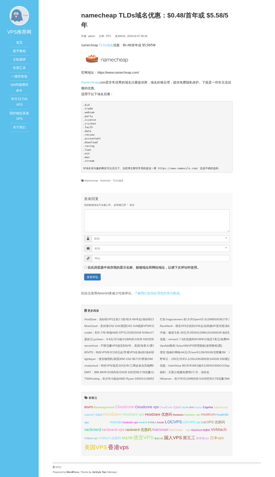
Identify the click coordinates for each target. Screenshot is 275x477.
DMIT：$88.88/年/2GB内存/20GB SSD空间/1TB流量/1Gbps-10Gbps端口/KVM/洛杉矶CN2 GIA (144, 372)
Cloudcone (124, 407)
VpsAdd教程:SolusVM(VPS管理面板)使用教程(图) (191, 345)
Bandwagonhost (104, 407)
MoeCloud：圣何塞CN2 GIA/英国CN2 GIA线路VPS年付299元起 (124, 326)
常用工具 (19, 68)
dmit (191, 407)
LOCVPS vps (192, 422)
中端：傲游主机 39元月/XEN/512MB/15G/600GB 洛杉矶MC (197, 332)
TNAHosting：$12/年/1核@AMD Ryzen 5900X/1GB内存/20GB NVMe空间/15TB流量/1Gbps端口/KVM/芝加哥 (153, 378)
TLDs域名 (106, 45)
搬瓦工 (189, 437)
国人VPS (173, 437)
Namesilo (105, 180)
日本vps (217, 438)
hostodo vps (130, 422)
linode (160, 422)
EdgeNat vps (221, 407)
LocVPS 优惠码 (213, 422)
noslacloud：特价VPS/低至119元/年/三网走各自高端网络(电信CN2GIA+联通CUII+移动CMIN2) (143, 365)
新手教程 (19, 51)
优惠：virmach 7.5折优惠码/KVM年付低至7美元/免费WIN (196, 339)
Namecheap (90, 82)
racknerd (92, 429)
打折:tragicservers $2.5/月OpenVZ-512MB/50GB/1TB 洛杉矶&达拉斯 (203, 319)
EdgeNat (208, 407)
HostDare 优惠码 (158, 414)
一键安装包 (19, 76)
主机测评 (19, 59)
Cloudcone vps (147, 407)
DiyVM (185, 407)
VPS (108, 36)
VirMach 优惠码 (110, 438)
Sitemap (111, 472)
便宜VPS (143, 437)
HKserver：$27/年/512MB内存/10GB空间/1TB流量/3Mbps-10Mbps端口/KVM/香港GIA (214, 378)
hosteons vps (192, 414)
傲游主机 (158, 438)
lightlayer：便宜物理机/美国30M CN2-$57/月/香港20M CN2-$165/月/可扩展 (132, 359)
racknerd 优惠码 (138, 430)
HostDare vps (133, 414)
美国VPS (95, 447)
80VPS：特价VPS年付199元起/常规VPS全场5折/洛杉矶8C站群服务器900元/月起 (135, 352)
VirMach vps (91, 438)
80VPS (88, 407)
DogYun (198, 407)
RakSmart (160, 430)
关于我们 (19, 127)
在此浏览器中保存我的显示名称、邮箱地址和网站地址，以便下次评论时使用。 (144, 267)
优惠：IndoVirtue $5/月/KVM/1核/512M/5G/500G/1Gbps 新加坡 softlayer (206, 365)
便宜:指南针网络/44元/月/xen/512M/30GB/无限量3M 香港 (197, 352)
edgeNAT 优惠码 (93, 415)
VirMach (219, 429)
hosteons (178, 414)
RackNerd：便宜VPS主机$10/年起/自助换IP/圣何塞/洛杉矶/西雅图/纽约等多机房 (210, 326)
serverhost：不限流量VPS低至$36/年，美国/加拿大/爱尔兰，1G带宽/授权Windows (136, 345)
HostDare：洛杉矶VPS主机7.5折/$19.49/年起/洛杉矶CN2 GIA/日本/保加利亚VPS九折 (138, 319)
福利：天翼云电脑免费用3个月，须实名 (184, 372)
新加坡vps (202, 438)
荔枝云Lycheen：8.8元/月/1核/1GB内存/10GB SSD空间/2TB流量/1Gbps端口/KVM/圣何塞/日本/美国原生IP (151, 339)
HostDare (112, 414)
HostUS (143, 422)
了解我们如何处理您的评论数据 (157, 293)
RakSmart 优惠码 (200, 430)
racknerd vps (113, 429)
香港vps (118, 447)
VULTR (127, 438)
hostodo (116, 422)
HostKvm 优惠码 (99, 422)
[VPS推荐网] (19, 15)
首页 (19, 42)
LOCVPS (173, 421)
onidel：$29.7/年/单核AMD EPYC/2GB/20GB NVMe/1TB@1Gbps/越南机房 (131, 332)
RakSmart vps (179, 430)
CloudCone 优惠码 (170, 407)
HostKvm (208, 414)
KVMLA (152, 422)
